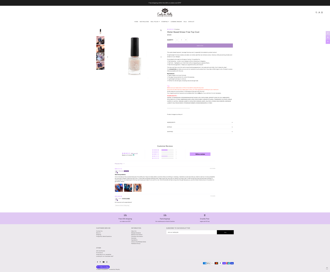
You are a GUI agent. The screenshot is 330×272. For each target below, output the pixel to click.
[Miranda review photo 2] (128, 188)
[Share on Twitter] (328, 37)
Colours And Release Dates (138, 241)
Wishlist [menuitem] (191, 21)
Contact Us (99, 231)
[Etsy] (106, 262)
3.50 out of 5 (134, 153)
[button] (171, 29)
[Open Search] (316, 12)
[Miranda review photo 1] (119, 188)
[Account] (319, 12)
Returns (98, 233)
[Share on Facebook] (328, 33)
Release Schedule (136, 233)
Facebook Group (135, 243)
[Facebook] (97, 262)
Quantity (170, 40)
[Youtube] (103, 262)
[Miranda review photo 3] (137, 188)
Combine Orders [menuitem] (176, 21)
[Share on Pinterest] (328, 42)
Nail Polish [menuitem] (155, 21)
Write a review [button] (200, 154)
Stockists (133, 238)
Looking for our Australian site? (104, 256)
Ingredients (134, 240)
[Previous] (108, 57)
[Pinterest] (100, 262)
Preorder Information (137, 236)
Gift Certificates (100, 251)
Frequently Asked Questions (104, 236)
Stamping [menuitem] (164, 21)
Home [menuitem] (136, 21)
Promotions (99, 252)
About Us (133, 231)
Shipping (98, 234)
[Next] (161, 57)
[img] (118, 168)
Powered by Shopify (114, 269)
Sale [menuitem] (185, 21)
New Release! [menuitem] (144, 21)
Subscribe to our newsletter (103, 254)
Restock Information (136, 234)
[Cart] (322, 12)
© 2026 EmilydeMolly (102, 269)
